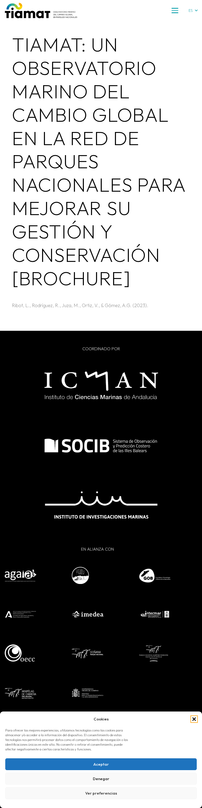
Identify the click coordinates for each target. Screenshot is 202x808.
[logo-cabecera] (41, 10)
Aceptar (101, 764)
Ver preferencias (101, 793)
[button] (194, 719)
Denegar (101, 778)
